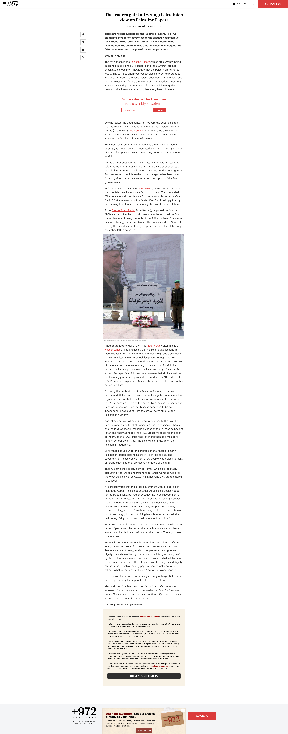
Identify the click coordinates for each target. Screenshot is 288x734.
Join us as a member (160, 666)
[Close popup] (183, 710)
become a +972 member (149, 616)
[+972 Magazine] (13, 5)
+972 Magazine (136, 26)
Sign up (160, 110)
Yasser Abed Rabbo (123, 210)
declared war (136, 130)
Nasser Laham (113, 349)
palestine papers (136, 604)
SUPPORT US (273, 4)
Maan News (154, 345)
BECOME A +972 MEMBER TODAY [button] (144, 676)
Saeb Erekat (145, 188)
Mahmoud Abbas (122, 604)
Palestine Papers (140, 61)
